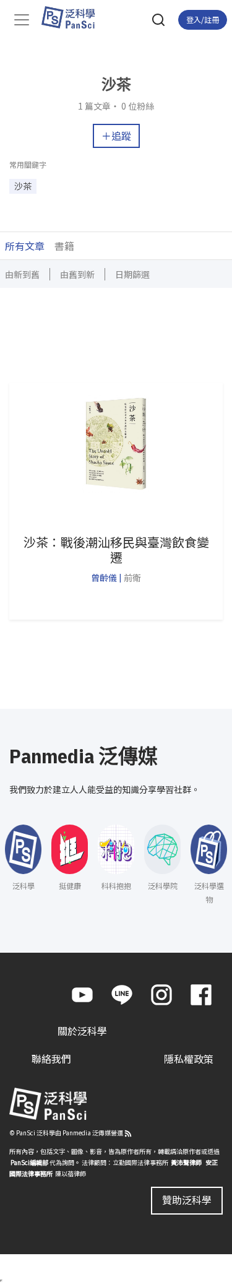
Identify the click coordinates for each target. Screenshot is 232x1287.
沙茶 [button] (23, 186)
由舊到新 (77, 274)
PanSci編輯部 (29, 1162)
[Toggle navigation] (21, 20)
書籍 (64, 245)
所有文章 (25, 245)
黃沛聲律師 (186, 1162)
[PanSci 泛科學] (74, 17)
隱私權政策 (188, 1058)
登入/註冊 (202, 19)
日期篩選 (132, 274)
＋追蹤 (116, 135)
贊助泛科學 (187, 1199)
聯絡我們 (51, 1058)
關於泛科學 (82, 1030)
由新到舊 (22, 274)
